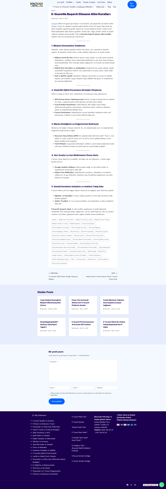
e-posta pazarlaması (88, 224)
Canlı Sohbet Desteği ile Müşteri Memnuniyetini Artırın (50, 302)
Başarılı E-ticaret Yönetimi (102, 220)
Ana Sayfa (60, 2)
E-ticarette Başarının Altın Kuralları (87, 247)
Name (52, 388)
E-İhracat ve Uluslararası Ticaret (43, 424)
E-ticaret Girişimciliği (87, 231)
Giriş (114, 7)
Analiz (54, 220)
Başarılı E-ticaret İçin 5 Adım (84, 220)
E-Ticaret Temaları (78, 422)
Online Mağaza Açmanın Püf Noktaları (75, 255)
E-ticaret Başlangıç (94, 227)
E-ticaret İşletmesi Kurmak (101, 239)
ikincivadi (55, 18)
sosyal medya (81, 259)
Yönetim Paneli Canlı (79, 427)
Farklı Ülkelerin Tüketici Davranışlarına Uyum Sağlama (113, 302)
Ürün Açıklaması (103, 259)
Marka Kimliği (92, 251)
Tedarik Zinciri (92, 259)
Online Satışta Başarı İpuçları (60, 259)
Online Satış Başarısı (95, 255)
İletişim (109, 2)
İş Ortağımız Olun (78, 445)
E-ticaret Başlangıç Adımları (60, 231)
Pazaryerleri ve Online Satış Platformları (46, 427)
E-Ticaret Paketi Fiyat (79, 417)
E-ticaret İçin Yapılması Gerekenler (62, 235)
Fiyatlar (78, 2)
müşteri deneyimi (57, 255)
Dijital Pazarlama (75, 224)
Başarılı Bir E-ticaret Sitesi (66, 220)
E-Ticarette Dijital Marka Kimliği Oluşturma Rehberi (63, 276)
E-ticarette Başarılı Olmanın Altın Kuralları (63, 247)
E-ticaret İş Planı (79, 235)
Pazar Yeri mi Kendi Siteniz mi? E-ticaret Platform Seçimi (80, 302)
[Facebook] (127, 484)
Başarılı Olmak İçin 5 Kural (60, 224)
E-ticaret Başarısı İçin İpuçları (60, 227)
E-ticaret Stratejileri (72, 243)
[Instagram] (135, 484)
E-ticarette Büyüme (104, 247)
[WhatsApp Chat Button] (161, 484)
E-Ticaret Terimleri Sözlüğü (81, 461)
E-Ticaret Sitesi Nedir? (79, 432)
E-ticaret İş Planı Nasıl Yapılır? (95, 235)
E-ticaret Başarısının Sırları (79, 227)
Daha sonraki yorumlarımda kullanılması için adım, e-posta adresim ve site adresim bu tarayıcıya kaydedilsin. (81, 394)
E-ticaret (54, 23)
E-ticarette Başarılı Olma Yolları (89, 243)
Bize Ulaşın (132, 4)
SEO (96, 70)
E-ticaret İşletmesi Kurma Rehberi (82, 239)
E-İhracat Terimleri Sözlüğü (81, 456)
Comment (54, 362)
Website (100, 388)
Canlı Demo (101, 2)
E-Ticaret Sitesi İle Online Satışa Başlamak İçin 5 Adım (114, 324)
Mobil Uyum (102, 251)
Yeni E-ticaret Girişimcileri (59, 263)
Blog (109, 7)
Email (76, 388)
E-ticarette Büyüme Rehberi (60, 251)
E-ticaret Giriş (75, 231)
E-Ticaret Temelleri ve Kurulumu (43, 421)
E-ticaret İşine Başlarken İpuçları (61, 239)
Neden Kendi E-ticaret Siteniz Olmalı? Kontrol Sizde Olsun (101, 276)
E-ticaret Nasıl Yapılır (58, 243)
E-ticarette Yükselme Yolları (78, 251)
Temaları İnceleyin (89, 2)
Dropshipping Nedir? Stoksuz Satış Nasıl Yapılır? (49, 324)
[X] (131, 484)
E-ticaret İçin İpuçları (102, 231)
